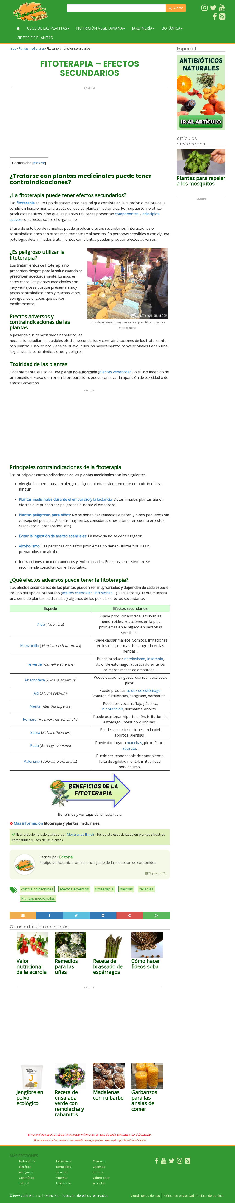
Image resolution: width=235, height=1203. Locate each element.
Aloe (41, 624)
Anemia (61, 1177)
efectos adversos (74, 889)
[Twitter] (172, 1162)
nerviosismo (134, 658)
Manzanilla (29, 645)
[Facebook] (157, 1162)
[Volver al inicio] (18, 28)
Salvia (35, 732)
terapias (146, 889)
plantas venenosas (115, 371)
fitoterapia (104, 889)
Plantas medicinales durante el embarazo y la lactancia (65, 499)
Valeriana (32, 761)
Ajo (36, 693)
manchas (134, 742)
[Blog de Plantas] (187, 1162)
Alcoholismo (29, 546)
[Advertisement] (89, 121)
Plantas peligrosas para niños (44, 514)
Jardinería (142, 28)
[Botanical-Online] (36, 11)
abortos (129, 748)
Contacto (100, 1161)
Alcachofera (35, 680)
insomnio (155, 658)
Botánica (171, 28)
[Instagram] (179, 1162)
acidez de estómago (144, 690)
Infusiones (63, 1161)
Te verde (34, 664)
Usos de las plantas (47, 28)
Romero (30, 719)
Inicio (13, 48)
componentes (127, 213)
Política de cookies (210, 1195)
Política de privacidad (178, 1195)
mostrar (39, 163)
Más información (28, 823)
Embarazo (63, 1183)
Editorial (66, 857)
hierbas (126, 889)
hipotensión (112, 709)
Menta (35, 706)
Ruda (34, 745)
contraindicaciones (37, 889)
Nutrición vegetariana (99, 28)
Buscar (177, 8)
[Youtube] (163, 1162)
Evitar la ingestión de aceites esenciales (52, 536)
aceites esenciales (77, 592)
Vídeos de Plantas (35, 37)
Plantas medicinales (32, 48)
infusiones (103, 592)
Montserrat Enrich (80, 834)
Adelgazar (26, 1172)
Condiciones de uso (145, 1195)
